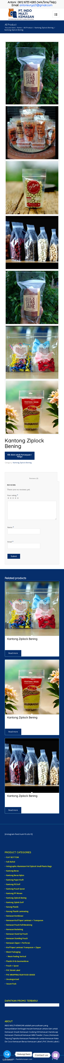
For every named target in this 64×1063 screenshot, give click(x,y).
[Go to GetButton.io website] (7, 1060)
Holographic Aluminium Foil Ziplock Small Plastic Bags (29, 866)
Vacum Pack (11, 983)
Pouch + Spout (12, 965)
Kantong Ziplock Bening (44, 27)
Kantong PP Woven (14, 893)
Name (10, 527)
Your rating (12, 495)
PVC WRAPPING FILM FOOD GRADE (20, 974)
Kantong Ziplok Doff (15, 902)
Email (10, 541)
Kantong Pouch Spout (15, 889)
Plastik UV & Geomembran (17, 961)
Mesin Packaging (13, 952)
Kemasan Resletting (14, 929)
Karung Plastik (12, 907)
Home (19, 27)
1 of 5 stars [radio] (8, 498)
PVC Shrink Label (13, 970)
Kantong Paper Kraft (15, 880)
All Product (11, 24)
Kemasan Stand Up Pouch (17, 934)
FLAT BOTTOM (12, 857)
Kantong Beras (12, 871)
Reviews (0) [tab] (31, 478)
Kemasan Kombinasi (14, 916)
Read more (13, 653)
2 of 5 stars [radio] (9, 498)
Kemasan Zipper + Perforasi (18, 943)
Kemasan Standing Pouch (17, 938)
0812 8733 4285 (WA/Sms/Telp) (37, 2)
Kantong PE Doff (13, 884)
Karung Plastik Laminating (17, 911)
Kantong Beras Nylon (15, 875)
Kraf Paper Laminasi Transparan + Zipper (23, 947)
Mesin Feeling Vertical (17, 956)
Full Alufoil (10, 862)
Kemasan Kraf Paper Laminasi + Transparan (24, 920)
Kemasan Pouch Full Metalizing (19, 925)
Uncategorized (12, 979)
